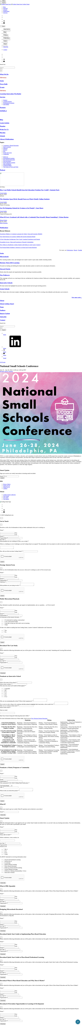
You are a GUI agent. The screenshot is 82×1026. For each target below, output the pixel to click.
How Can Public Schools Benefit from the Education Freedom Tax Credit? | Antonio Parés (29, 190)
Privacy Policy (7, 484)
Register (2, 371)
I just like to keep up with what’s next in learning (17, 623)
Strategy (5, 100)
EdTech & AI (8, 861)
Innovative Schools (6, 283)
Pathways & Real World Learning (13, 867)
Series (2, 81)
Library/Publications (7, 139)
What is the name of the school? (8, 682)
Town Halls (3, 84)
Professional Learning (8, 103)
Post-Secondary (7, 161)
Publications (6, 11)
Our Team (5, 497)
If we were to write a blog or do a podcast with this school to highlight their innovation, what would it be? (27, 704)
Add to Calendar (8, 371)
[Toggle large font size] (1, 518)
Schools (5, 10)
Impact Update (5, 313)
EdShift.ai (3, 111)
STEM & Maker (7, 165)
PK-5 (6, 849)
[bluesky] (4, 23)
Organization (4, 538)
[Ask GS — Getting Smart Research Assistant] (78, 1022)
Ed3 (4, 151)
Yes (6, 630)
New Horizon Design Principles (39, 718)
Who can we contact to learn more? (9, 705)
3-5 (5, 693)
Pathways (5, 157)
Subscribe (3, 814)
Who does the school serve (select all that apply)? (13, 685)
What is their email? (5, 707)
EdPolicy (5, 148)
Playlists (2, 133)
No (5, 632)
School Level (3, 846)
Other (6, 624)
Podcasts (5, 8)
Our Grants (6, 496)
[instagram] (4, 17)
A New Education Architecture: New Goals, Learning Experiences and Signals (20, 239)
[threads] (4, 21)
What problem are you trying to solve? (10, 585)
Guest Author (3, 193)
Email (2, 476)
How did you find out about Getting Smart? (11, 551)
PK (5, 690)
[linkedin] (4, 19)
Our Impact (6, 499)
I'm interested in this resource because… (10, 617)
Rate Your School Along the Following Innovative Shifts (15, 715)
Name (2, 530)
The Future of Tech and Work (10, 167)
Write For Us (4, 129)
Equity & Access (7, 152)
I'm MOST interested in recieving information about (13, 857)
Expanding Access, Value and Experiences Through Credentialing (16, 242)
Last (16, 534)
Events (2, 87)
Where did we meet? (5, 834)
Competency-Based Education (11, 145)
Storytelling (6, 104)
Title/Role (3, 582)
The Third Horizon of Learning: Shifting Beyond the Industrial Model (17, 236)
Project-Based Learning (9, 162)
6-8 (5, 695)
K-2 (6, 692)
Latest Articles (4, 123)
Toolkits (80, 250)
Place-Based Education (9, 159)
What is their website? (6, 684)
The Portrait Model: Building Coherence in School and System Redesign (18, 247)
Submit (2, 478)
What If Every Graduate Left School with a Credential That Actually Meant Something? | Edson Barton (34, 217)
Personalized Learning (8, 158)
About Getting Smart (7, 304)
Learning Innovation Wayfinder (10, 94)
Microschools (4, 256)
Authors (2, 310)
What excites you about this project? (9, 790)
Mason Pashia (3, 220)
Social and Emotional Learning (12, 859)
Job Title (2, 539)
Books (75, 250)
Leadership (6, 154)
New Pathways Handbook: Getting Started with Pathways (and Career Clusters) (20, 244)
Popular (2, 126)
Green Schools (4, 289)
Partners (3, 107)
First (16, 533)
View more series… (77, 297)
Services (5, 12)
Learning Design (7, 101)
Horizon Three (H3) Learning (9, 263)
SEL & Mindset (7, 164)
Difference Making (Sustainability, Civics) (15, 871)
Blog (4, 7)
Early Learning (7, 147)
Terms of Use (6, 485)
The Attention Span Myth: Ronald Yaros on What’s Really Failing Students (25, 199)
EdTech (5, 150)
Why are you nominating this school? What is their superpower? (16, 701)
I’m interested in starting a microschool (14, 620)
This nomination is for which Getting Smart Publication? (14, 783)
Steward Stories (5, 269)
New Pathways (5, 275)
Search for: (3, 64)
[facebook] (3, 16)
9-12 (6, 696)
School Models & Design (11, 869)
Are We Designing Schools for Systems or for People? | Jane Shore (21, 208)
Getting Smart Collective (9, 494)
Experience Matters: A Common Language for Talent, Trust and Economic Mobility (21, 234)
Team (2, 307)
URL (2, 787)
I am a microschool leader (11, 621)
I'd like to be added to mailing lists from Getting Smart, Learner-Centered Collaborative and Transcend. (26, 627)
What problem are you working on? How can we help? (14, 541)
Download (3, 673)
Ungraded (7, 688)
